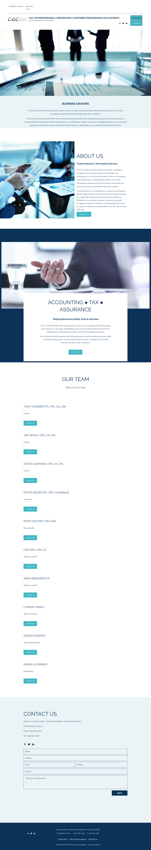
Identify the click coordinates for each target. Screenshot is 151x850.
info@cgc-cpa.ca (36, 726)
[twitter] (123, 23)
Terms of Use (92, 839)
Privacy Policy (62, 839)
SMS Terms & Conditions (78, 839)
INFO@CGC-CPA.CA (16, 6)
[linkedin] (126, 23)
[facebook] (120, 23)
